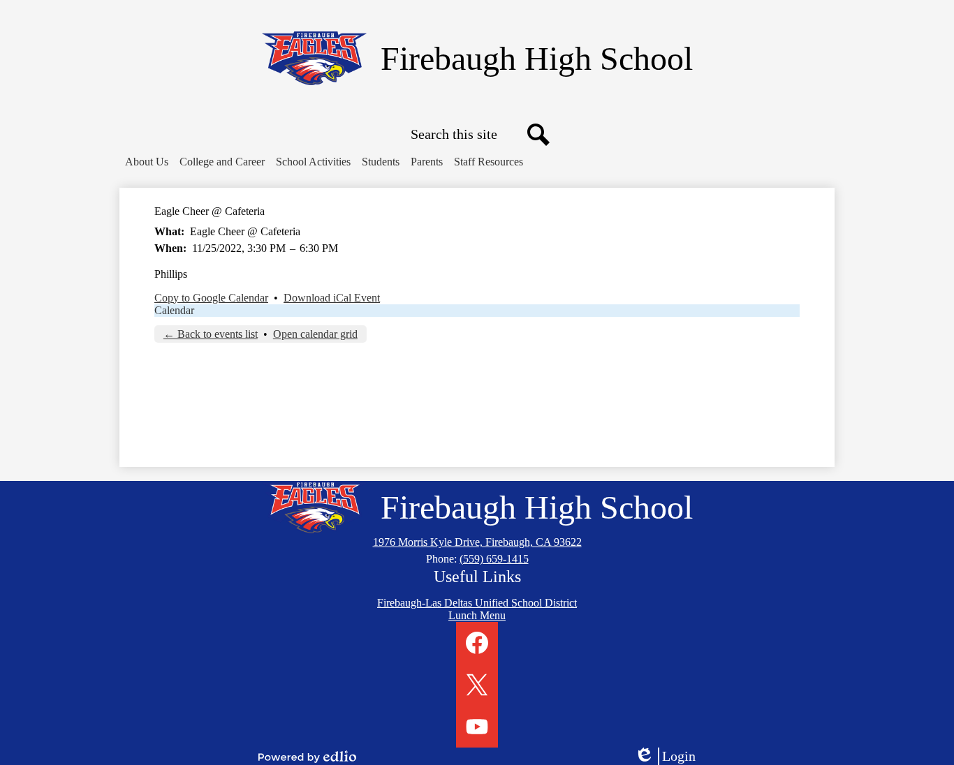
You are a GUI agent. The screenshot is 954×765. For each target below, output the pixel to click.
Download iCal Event (332, 298)
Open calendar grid (315, 334)
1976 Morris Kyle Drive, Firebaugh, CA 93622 (477, 542)
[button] (146, 162)
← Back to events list (210, 334)
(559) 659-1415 (494, 559)
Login (670, 756)
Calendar (174, 310)
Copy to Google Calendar (211, 298)
